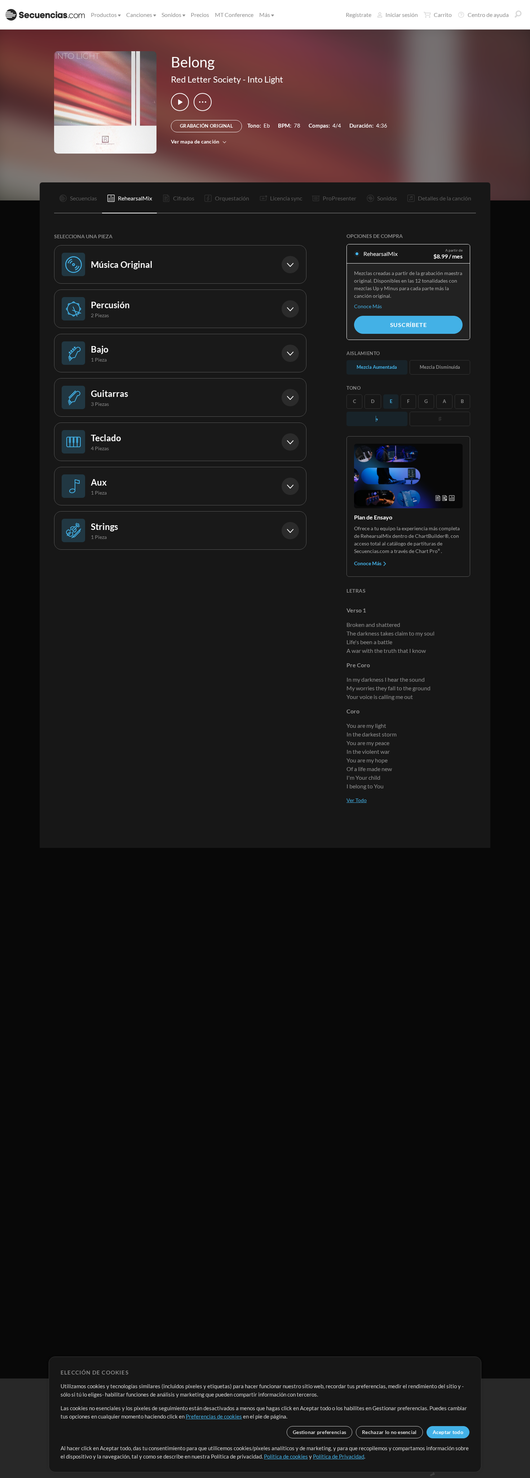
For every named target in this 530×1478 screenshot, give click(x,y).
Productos (104, 14)
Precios (200, 14)
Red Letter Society (206, 79)
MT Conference (234, 14)
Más (264, 14)
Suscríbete (408, 324)
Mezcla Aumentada (377, 367)
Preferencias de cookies (214, 1416)
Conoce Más (368, 306)
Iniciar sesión (401, 14)
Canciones (139, 14)
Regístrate (358, 14)
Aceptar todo (448, 1432)
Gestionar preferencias (319, 1432)
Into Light (265, 79)
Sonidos (171, 14)
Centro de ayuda (488, 14)
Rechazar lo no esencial (389, 1432)
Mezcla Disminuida (440, 367)
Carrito (443, 14)
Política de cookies (286, 1456)
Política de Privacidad (338, 1456)
